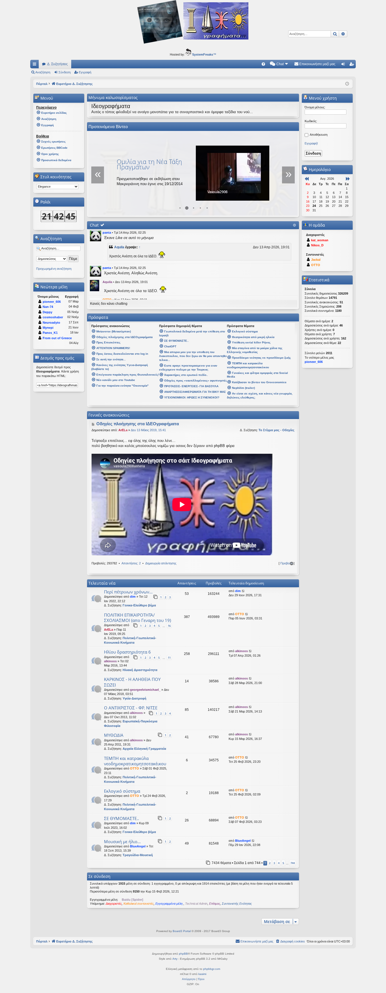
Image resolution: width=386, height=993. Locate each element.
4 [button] (278, 863)
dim (133, 596)
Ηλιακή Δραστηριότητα (140, 670)
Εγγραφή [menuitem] (353, 65)
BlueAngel (138, 846)
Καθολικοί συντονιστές (138, 903)
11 (169, 657)
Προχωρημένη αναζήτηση (53, 268)
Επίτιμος (214, 903)
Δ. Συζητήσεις (57, 64)
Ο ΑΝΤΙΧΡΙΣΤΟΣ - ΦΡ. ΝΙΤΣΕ (130, 708)
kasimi (202, 974)
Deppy (47, 312)
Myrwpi (48, 327)
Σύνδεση (64, 72)
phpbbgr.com (211, 968)
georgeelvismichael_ (145, 689)
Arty (174, 958)
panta (107, 232)
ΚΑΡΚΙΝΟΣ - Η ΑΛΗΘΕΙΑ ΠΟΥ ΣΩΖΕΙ (132, 681)
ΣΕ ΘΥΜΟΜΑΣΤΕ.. (121, 818)
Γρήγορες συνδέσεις (35, 65)
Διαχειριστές (114, 903)
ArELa (122, 430)
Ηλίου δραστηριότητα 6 (127, 652)
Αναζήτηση (42, 72)
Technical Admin (196, 903)
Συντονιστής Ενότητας (237, 903)
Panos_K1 (50, 332)
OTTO (239, 614)
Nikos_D (317, 245)
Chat (94, 225)
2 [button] (269, 863)
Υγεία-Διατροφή (134, 698)
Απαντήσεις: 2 (131, 563)
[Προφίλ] (95, 236)
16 (169, 626)
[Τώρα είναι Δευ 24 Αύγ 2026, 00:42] (347, 84)
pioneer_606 (52, 301)
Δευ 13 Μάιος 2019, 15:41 (148, 430)
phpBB (183, 953)
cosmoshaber (53, 317)
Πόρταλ (41, 84)
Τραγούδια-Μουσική (138, 855)
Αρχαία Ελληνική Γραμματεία (144, 748)
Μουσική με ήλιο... (122, 841)
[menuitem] (263, 64)
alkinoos (110, 661)
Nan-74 (48, 306)
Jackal (315, 259)
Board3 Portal (182, 931)
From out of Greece (57, 338)
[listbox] (57, 186)
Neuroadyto (51, 322)
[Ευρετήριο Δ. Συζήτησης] (193, 43)
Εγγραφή (85, 72)
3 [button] (274, 863)
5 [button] (283, 863)
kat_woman (319, 240)
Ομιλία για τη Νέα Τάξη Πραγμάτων (149, 164)
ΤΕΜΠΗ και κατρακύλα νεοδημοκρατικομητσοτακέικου (135, 760)
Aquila (119, 247)
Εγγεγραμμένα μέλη (169, 903)
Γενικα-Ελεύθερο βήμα (139, 605)
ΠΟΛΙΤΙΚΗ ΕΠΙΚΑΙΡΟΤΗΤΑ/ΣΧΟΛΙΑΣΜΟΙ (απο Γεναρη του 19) (137, 617)
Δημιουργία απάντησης (160, 563)
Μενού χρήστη (322, 98)
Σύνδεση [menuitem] (344, 65)
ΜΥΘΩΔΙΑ (113, 735)
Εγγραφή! (311, 143)
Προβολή (286, 563)
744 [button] (292, 863)
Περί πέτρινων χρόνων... (128, 592)
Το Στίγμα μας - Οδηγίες (276, 430)
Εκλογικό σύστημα (122, 791)
